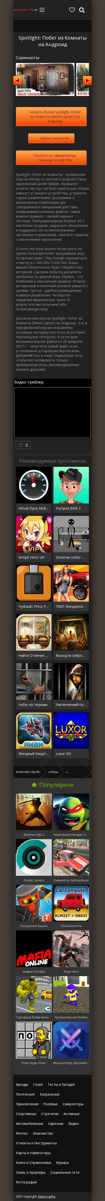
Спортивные (26, 1113)
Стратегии (50, 1113)
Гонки (38, 1084)
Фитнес (22, 1133)
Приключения (27, 1104)
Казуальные (50, 1094)
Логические (25, 1094)
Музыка (62, 1162)
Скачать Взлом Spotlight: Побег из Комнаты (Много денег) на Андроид (55, 117)
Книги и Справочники (33, 1162)
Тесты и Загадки (61, 1084)
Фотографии (26, 1182)
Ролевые (50, 1104)
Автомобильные (29, 1123)
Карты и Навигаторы (33, 1152)
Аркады (22, 1084)
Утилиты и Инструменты (36, 1143)
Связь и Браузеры (30, 1172)
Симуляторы (73, 1104)
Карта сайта (46, 1196)
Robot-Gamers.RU (55, 138)
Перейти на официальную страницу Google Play (54, 157)
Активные (71, 1113)
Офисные (55, 1123)
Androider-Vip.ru (25, 10)
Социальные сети (64, 1172)
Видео (73, 1123)
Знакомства (43, 1133)
